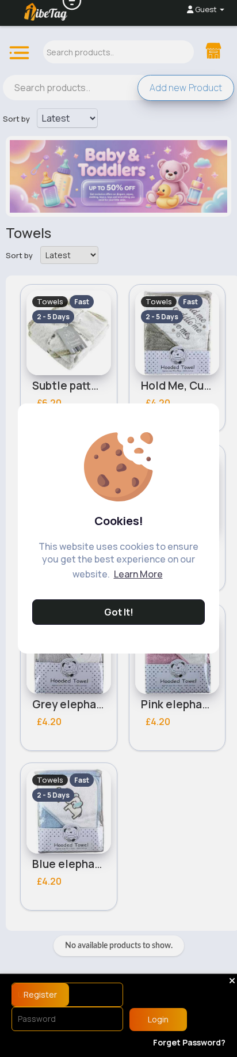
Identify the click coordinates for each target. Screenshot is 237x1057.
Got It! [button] (118, 612)
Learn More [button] (138, 574)
